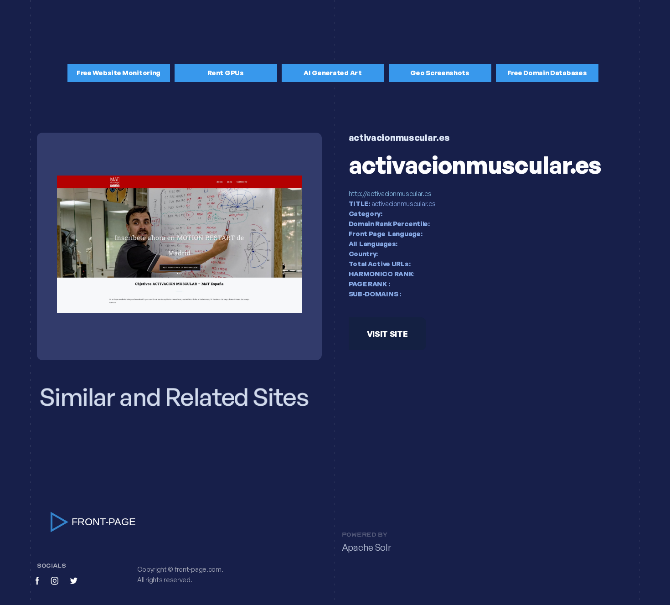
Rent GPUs (225, 72)
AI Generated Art (332, 72)
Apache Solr (366, 547)
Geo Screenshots (439, 72)
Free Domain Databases (547, 72)
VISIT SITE (386, 334)
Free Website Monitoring (118, 72)
